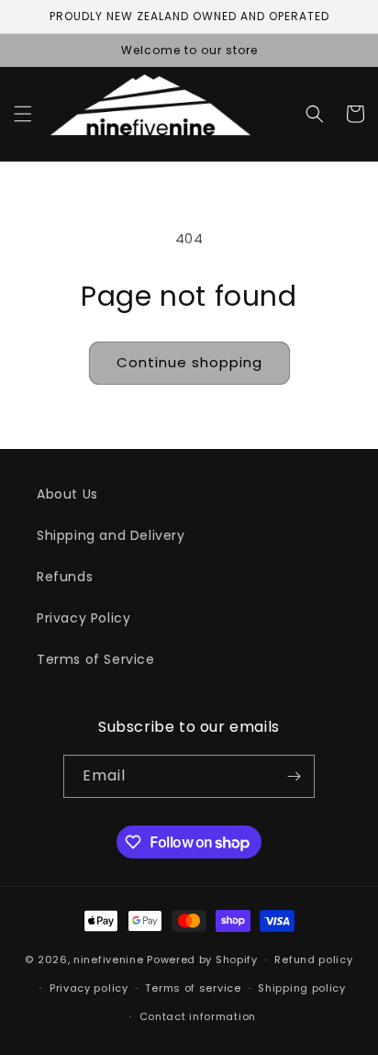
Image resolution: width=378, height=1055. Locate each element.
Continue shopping (189, 362)
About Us (67, 494)
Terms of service (192, 988)
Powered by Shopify (202, 959)
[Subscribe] (293, 776)
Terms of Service (96, 659)
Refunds (65, 576)
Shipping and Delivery (111, 535)
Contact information (197, 1016)
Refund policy (313, 959)
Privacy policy (89, 988)
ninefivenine (108, 959)
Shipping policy (302, 988)
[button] (23, 114)
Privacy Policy (83, 618)
